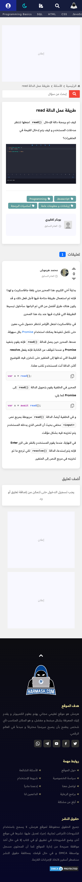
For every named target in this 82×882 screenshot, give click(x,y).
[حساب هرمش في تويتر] (75, 743)
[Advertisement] (41, 53)
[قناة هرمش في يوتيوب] (56, 743)
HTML (52, 14)
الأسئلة (59, 86)
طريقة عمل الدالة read (37, 86)
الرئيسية (71, 86)
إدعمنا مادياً (31, 786)
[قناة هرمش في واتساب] (38, 743)
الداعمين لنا (31, 794)
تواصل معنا (69, 786)
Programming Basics (17, 14)
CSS (64, 14)
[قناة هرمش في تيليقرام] (47, 743)
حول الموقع (69, 770)
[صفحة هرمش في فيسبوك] (66, 743)
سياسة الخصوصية (64, 778)
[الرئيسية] (74, 5)
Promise (27, 332)
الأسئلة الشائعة (28, 770)
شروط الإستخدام (27, 778)
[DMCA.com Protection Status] (64, 870)
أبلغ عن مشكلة (67, 802)
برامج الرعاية (68, 794)
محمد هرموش (49, 270)
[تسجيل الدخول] (8, 5)
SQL (40, 14)
